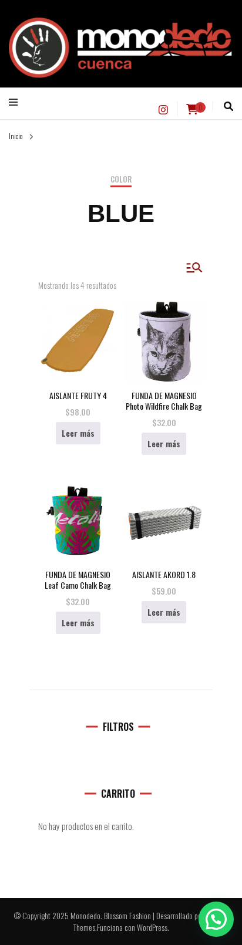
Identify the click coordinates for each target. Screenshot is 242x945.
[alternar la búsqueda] (228, 106)
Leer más (78, 433)
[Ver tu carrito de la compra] (192, 109)
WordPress (152, 927)
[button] (216, 919)
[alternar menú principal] (16, 102)
